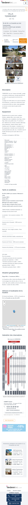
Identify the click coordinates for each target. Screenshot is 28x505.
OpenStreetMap (12, 325)
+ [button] (4, 302)
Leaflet (7, 325)
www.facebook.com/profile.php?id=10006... (14, 412)
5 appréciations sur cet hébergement (22, 40)
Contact (9, 490)
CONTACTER (15, 503)
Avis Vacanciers (9, 420)
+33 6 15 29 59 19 (15, 495)
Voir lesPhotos (18, 78)
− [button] (4, 304)
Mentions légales (17, 490)
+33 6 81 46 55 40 (15, 499)
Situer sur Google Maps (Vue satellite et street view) (14, 329)
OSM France (23, 325)
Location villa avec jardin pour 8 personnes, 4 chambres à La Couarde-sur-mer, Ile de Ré (14, 10)
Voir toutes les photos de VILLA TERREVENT (14, 83)
